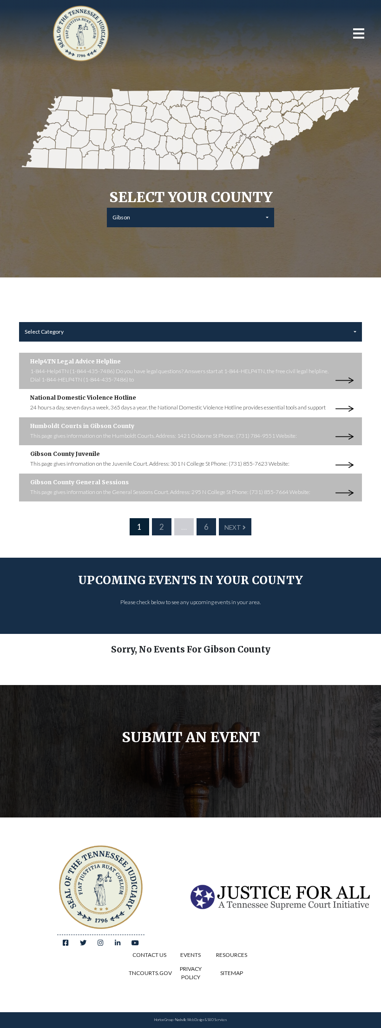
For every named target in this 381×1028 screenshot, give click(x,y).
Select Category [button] (44, 331)
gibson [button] (121, 217)
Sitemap (231, 972)
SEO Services (217, 1020)
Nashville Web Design (189, 1020)
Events (190, 954)
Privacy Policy (191, 973)
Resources (231, 954)
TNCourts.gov (149, 972)
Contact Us (149, 954)
